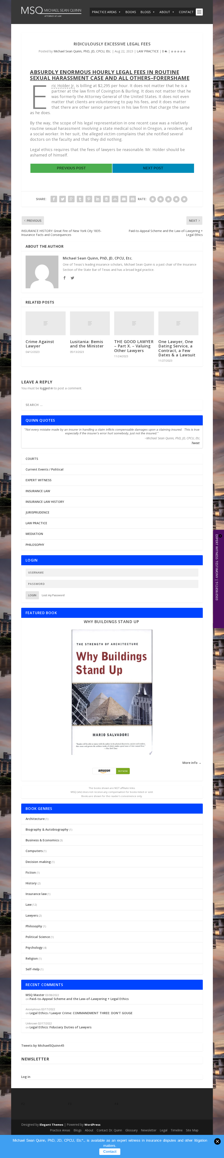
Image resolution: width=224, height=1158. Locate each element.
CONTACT (186, 12)
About (89, 1130)
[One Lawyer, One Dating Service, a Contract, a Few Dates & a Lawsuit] (178, 323)
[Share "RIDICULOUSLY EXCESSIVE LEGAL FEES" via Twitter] (62, 199)
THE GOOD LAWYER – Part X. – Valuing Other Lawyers (134, 346)
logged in (46, 388)
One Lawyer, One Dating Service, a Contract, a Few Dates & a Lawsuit (177, 348)
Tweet (195, 443)
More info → (191, 763)
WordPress (92, 1125)
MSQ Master (35, 995)
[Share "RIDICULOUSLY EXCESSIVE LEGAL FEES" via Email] (123, 199)
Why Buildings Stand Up (111, 621)
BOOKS (130, 12)
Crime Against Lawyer (40, 344)
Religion (32, 958)
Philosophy (34, 926)
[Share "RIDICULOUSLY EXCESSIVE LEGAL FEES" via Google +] (71, 199)
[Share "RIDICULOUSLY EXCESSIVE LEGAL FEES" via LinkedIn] (97, 199)
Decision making (38, 862)
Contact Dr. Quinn (109, 1130)
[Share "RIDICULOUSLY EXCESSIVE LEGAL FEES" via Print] (132, 199)
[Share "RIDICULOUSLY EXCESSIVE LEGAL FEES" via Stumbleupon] (115, 199)
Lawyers (32, 915)
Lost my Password (53, 595)
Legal (163, 1130)
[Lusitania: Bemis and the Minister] (90, 323)
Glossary (131, 1130)
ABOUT (164, 12)
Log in (25, 1077)
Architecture (35, 819)
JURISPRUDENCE (37, 512)
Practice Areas (60, 1130)
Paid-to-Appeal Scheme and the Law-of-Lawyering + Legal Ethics (79, 999)
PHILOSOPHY (35, 545)
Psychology (34, 947)
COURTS (32, 459)
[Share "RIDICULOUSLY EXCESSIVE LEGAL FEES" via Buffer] (106, 199)
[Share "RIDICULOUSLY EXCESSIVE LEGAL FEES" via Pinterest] (88, 199)
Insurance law (36, 894)
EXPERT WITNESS (38, 480)
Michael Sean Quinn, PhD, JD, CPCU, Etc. (82, 51)
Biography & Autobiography (47, 829)
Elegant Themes (51, 1125)
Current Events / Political (44, 469)
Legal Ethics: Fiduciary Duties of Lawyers (60, 1027)
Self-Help (33, 969)
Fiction (31, 872)
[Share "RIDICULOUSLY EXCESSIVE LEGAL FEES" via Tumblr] (80, 199)
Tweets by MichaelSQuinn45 (42, 1045)
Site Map (192, 1130)
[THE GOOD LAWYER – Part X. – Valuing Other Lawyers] (134, 323)
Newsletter (148, 1130)
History (31, 883)
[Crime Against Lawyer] (45, 323)
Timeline (177, 1130)
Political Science (38, 937)
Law (29, 904)
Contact (109, 1151)
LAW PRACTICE (148, 51)
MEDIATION (34, 534)
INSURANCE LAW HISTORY (45, 502)
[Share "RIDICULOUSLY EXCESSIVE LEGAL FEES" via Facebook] (53, 199)
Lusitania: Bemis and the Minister (87, 344)
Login (32, 595)
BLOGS (145, 12)
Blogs (78, 1130)
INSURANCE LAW (38, 491)
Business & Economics (42, 840)
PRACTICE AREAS (104, 12)
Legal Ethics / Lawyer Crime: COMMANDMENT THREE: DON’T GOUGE (81, 1013)
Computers (34, 851)
